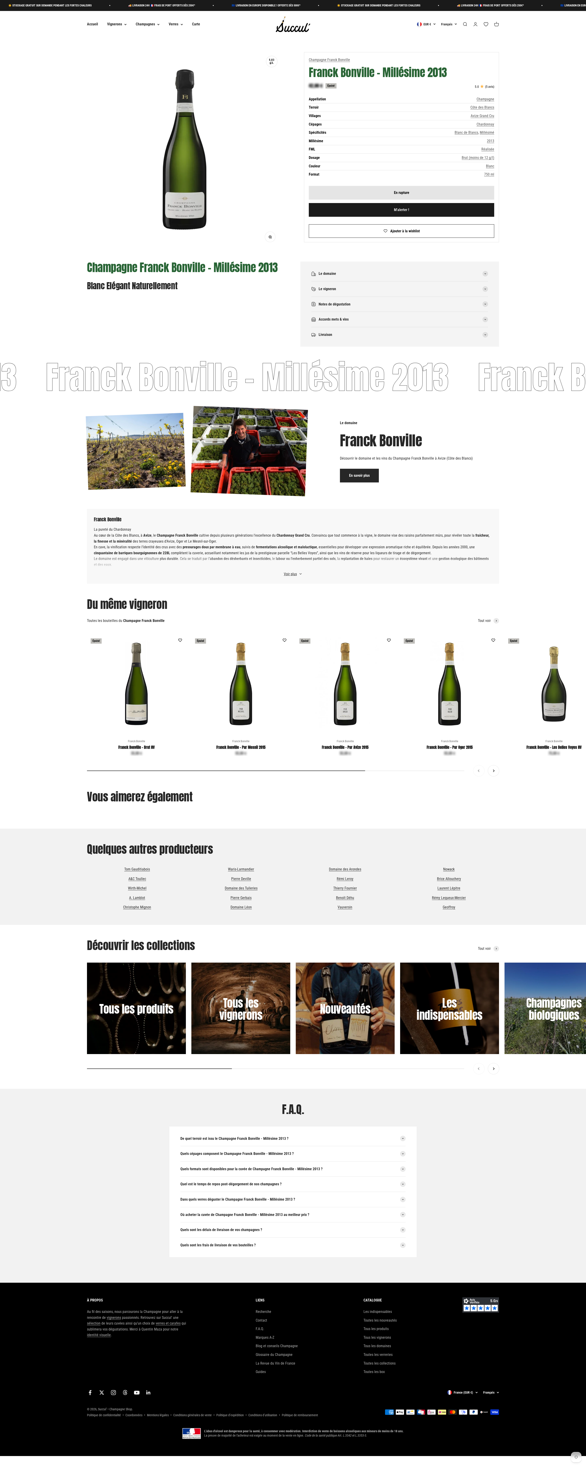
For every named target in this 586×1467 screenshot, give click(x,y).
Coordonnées (133, 1415)
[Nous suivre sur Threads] (125, 1392)
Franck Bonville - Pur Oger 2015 (450, 747)
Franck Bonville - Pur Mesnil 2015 (241, 747)
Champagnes (145, 24)
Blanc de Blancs (466, 132)
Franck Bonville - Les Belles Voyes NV (554, 747)
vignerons (114, 1317)
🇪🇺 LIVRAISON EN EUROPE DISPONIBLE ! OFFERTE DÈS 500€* (184, 5)
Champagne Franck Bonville (329, 60)
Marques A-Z (265, 1337)
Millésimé (487, 132)
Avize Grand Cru (482, 116)
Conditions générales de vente (192, 1415)
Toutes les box (374, 1372)
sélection (93, 1323)
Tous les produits (376, 1329)
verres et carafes (168, 1323)
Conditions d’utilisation (262, 1415)
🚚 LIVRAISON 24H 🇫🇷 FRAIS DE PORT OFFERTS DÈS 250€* (79, 5)
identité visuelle (99, 1335)
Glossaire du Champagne (274, 1354)
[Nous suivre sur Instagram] (113, 1392)
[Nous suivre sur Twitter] (102, 1392)
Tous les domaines (377, 1346)
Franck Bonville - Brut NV (136, 747)
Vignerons (114, 24)
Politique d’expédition (230, 1415)
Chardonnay (485, 124)
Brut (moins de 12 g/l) (478, 157)
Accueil (92, 24)
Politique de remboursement (300, 1415)
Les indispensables (378, 1311)
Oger (179, 541)
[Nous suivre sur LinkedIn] (148, 1392)
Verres (173, 24)
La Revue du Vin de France (275, 1363)
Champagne (485, 99)
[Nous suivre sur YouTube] (137, 1392)
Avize (171, 541)
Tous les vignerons (377, 1337)
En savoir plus (359, 475)
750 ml (489, 174)
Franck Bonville (136, 741)
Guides (261, 1372)
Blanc (490, 166)
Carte (196, 24)
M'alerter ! (401, 210)
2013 (490, 141)
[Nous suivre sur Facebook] (90, 1392)
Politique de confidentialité (104, 1415)
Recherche (263, 1311)
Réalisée (487, 149)
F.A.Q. (260, 1329)
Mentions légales (158, 1415)
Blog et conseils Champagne (277, 1346)
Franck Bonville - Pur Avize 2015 (345, 747)
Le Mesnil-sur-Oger (202, 541)
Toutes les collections (380, 1363)
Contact (261, 1320)
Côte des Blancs (482, 107)
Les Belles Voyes (304, 553)
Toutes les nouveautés (380, 1320)
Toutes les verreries (378, 1354)
